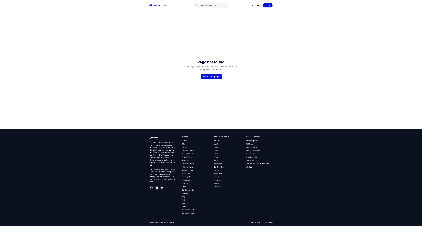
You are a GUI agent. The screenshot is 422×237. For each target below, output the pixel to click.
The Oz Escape (251, 160)
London (216, 144)
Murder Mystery (252, 141)
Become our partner (189, 210)
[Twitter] (162, 188)
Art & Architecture (188, 167)
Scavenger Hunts (188, 154)
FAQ (183, 200)
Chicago (217, 150)
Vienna (216, 183)
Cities (184, 187)
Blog (183, 197)
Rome (216, 157)
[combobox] (212, 5)
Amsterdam (218, 164)
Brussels (217, 177)
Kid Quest (249, 144)
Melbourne (218, 173)
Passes (184, 147)
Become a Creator (188, 213)
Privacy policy (255, 222)
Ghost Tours (186, 160)
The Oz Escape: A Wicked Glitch (258, 164)
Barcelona (217, 187)
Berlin (216, 154)
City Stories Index (188, 190)
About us (185, 203)
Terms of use (269, 222)
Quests (184, 141)
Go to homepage (211, 76)
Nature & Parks (187, 170)
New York (217, 141)
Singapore (217, 147)
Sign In (267, 5)
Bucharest (217, 180)
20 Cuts (249, 167)
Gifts (165, 5)
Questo (153, 137)
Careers (184, 206)
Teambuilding (186, 180)
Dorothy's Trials (251, 157)
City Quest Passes (188, 150)
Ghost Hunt (250, 154)
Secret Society (251, 147)
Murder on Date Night (254, 150)
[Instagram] (157, 188)
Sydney (217, 170)
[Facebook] (151, 188)
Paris (216, 160)
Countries (185, 183)
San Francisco (219, 167)
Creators (185, 193)
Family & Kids (186, 173)
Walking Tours (187, 157)
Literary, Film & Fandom (190, 177)
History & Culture (188, 164)
